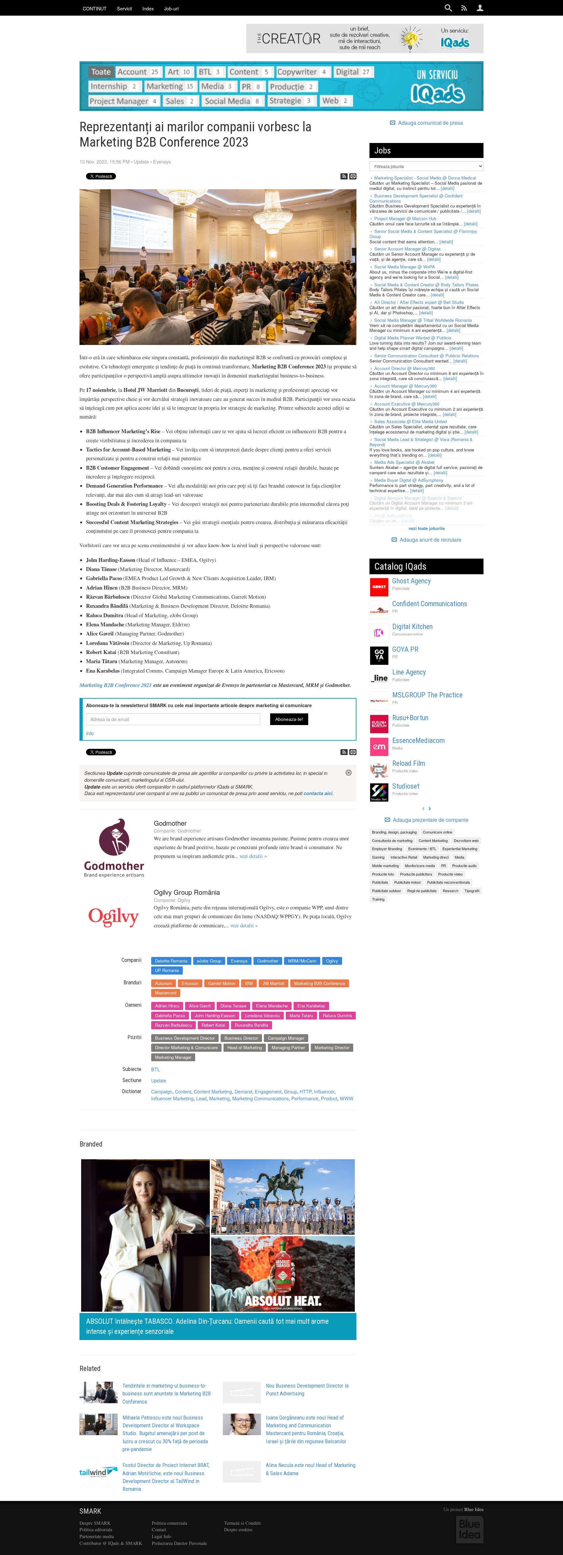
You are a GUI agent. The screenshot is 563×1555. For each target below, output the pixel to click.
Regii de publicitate (422, 890)
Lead (201, 1098)
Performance (304, 1098)
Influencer (324, 1091)
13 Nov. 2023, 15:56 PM (104, 161)
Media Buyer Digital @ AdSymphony (408, 480)
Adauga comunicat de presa (430, 122)
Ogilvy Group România (187, 892)
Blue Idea (474, 1509)
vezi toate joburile (427, 528)
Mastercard (165, 993)
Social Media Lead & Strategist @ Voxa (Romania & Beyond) (421, 442)
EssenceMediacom (418, 740)
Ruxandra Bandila (251, 1025)
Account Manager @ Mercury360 (405, 386)
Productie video (405, 770)
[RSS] (344, 176)
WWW (347, 1098)
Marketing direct (436, 857)
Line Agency (409, 672)
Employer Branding (387, 848)
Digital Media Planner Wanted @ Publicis (413, 338)
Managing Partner (288, 1047)
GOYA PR (405, 649)
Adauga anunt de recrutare (429, 539)
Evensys (162, 161)
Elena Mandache (272, 1006)
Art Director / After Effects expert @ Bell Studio (419, 302)
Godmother (170, 823)
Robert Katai (213, 1025)
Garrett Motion (221, 983)
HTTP (305, 1091)
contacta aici (318, 793)
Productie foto (383, 874)
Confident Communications (429, 604)
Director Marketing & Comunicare (186, 1047)
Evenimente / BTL (422, 848)
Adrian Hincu (167, 1006)
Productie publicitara (416, 874)
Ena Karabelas (311, 1006)
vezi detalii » (253, 856)
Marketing (219, 1098)
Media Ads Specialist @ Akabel (404, 462)
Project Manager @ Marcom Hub (405, 218)
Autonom (163, 983)
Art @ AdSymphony (393, 515)
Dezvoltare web (466, 840)
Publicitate (401, 588)
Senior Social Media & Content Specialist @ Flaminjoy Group (423, 233)
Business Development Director (185, 1038)
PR (394, 611)
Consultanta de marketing (392, 840)
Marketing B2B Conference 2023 (115, 685)
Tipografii (472, 890)
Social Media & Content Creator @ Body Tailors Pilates (426, 284)
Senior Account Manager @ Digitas (407, 249)
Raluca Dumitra (337, 1015)
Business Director (241, 1038)
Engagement (268, 1091)
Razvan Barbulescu (173, 1025)
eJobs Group (209, 961)
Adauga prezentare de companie (430, 819)
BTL (155, 1069)
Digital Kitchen (412, 626)
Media (397, 747)
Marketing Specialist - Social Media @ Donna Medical (425, 178)
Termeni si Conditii (242, 1523)
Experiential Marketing (459, 848)
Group (290, 1091)
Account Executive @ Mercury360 (406, 404)
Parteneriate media (96, 1536)
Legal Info (161, 1536)
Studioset (405, 786)
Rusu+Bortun (410, 718)
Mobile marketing (385, 865)
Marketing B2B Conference (319, 983)
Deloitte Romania (171, 961)
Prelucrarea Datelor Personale (179, 1543)
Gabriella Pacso (170, 1015)
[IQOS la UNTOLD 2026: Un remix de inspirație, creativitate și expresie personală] (335, 1247)
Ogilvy (184, 899)
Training (378, 899)
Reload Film (408, 763)
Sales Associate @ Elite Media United (410, 421)
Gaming (378, 857)
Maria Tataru (301, 1015)
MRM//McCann (302, 961)
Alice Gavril (200, 1006)
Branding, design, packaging (394, 832)
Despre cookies (238, 1529)
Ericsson (190, 983)
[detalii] (448, 188)
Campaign (161, 1091)
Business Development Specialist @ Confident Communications (416, 198)
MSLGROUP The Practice (427, 695)
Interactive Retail (404, 857)
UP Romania (167, 970)
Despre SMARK (94, 1523)
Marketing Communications (260, 1098)
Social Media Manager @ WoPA (404, 267)
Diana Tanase (233, 1006)
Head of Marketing (244, 1047)
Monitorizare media (420, 865)
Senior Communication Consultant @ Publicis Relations (426, 355)
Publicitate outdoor (386, 890)
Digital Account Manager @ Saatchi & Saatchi (418, 498)
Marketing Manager (173, 1057)
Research (450, 890)
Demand (243, 1091)
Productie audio (464, 865)
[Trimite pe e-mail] (352, 176)
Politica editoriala (95, 1529)
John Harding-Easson (215, 1015)
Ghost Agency (411, 581)
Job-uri (171, 8)
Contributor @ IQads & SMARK (110, 1543)
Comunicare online (407, 633)
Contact (159, 1529)
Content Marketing (213, 1091)
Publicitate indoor (407, 882)
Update (141, 161)
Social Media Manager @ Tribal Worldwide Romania (423, 320)
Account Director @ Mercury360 (404, 368)
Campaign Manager (286, 1038)
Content (183, 1091)
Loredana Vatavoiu (262, 1015)
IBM (249, 983)
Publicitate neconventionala (448, 882)
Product (329, 1098)
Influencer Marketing (172, 1098)
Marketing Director (332, 1047)
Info (90, 733)
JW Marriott (273, 983)
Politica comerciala (169, 1523)
